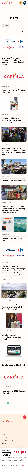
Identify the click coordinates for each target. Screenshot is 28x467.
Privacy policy (5, 446)
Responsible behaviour (7, 437)
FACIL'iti (3, 444)
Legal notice (4, 434)
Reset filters (4, 32)
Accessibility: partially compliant (10, 440)
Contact (3, 429)
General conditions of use (8, 432)
